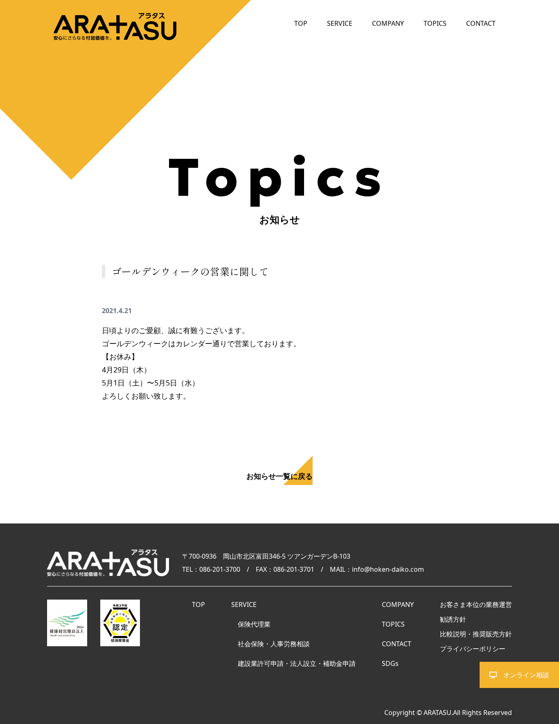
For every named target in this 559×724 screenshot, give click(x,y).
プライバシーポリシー (472, 648)
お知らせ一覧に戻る (279, 476)
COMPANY (388, 23)
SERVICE (339, 23)
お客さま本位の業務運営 (476, 604)
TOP (300, 23)
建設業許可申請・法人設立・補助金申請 (297, 663)
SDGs (390, 663)
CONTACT (481, 23)
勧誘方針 (453, 619)
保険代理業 (254, 624)
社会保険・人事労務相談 (274, 643)
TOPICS (435, 23)
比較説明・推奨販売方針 (476, 633)
